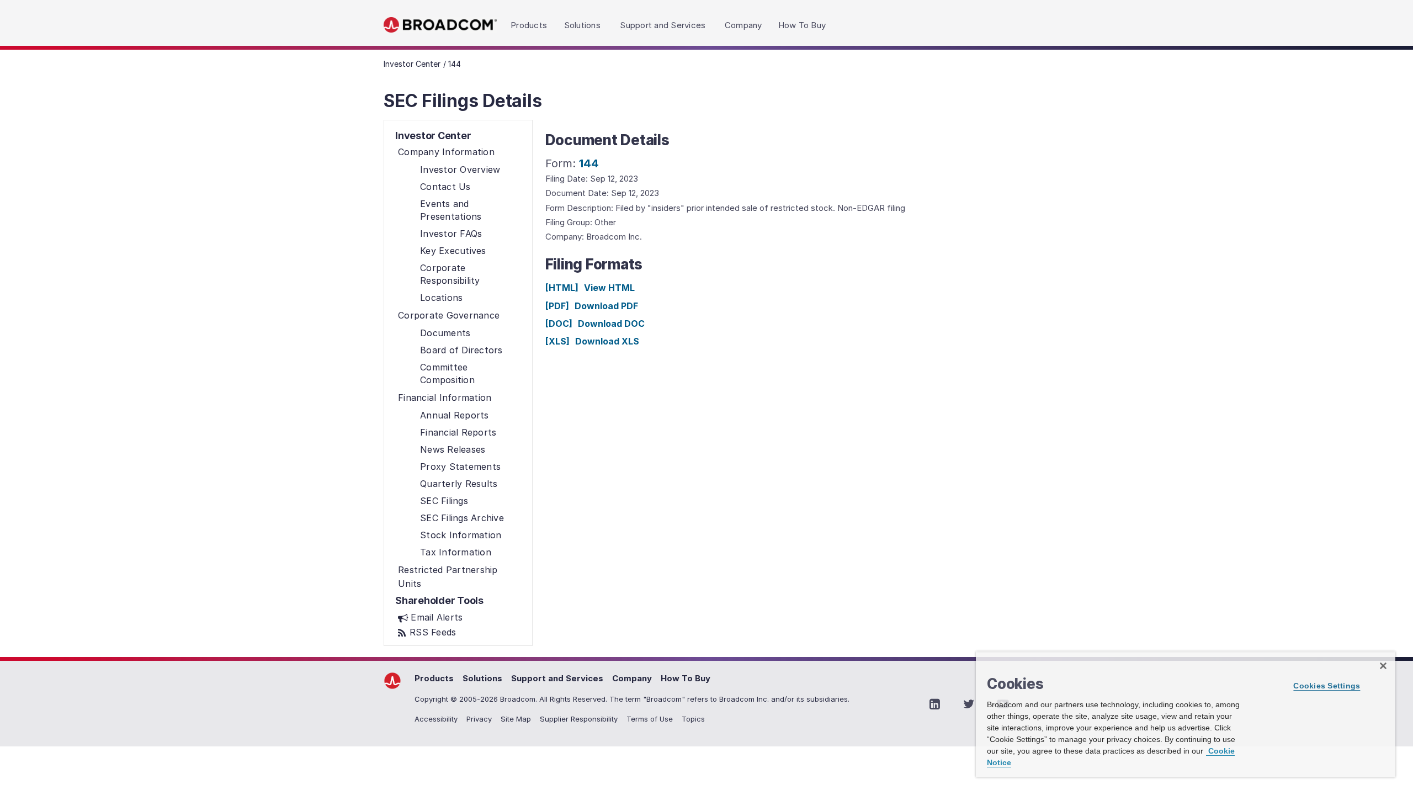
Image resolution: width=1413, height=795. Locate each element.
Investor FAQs (451, 233)
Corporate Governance (449, 315)
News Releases (452, 449)
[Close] (1383, 665)
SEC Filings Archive (462, 517)
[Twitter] (969, 704)
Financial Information (444, 397)
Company (632, 678)
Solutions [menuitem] (582, 25)
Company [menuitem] (743, 25)
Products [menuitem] (529, 25)
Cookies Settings (1326, 685)
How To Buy (685, 678)
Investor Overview (460, 169)
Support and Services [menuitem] (662, 25)
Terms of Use (649, 718)
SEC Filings (444, 500)
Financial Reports (458, 432)
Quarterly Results (458, 483)
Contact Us (445, 186)
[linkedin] (934, 704)
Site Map (516, 718)
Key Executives (453, 250)
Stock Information (460, 534)
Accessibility (436, 718)
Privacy (479, 718)
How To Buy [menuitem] (802, 25)
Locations (441, 297)
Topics (693, 718)
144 (589, 163)
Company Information (446, 151)
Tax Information (455, 552)
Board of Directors (461, 350)
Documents (445, 332)
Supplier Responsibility (579, 718)
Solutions (482, 678)
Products (434, 678)
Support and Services (557, 678)
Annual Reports (454, 415)
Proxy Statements (460, 466)
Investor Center (412, 63)
